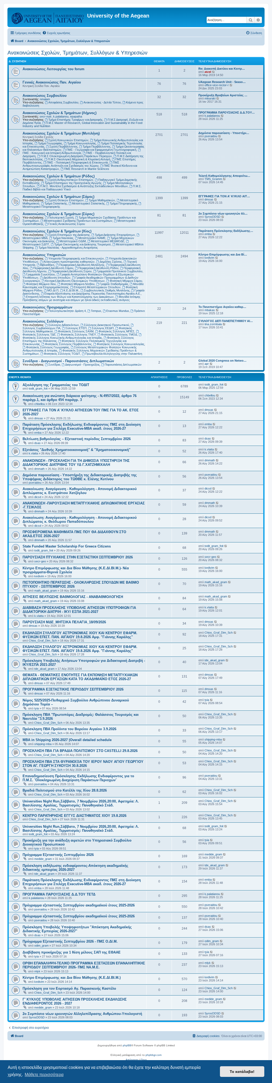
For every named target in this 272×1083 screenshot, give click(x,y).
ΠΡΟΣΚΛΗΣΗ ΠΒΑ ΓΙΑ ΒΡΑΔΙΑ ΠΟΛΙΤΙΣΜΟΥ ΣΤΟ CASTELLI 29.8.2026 (80, 751)
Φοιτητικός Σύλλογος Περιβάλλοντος (68, 344)
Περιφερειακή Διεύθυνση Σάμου (53, 268)
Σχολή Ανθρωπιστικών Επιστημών (70, 179)
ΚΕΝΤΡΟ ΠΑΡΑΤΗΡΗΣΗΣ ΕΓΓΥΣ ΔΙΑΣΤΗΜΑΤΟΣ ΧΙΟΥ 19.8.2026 (74, 816)
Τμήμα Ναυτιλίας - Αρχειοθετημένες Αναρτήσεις (68, 247)
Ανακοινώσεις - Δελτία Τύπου (102, 102)
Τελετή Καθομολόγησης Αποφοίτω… (224, 175)
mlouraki (210, 98)
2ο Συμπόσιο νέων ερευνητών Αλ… (223, 213)
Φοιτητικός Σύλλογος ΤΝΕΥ (78, 334)
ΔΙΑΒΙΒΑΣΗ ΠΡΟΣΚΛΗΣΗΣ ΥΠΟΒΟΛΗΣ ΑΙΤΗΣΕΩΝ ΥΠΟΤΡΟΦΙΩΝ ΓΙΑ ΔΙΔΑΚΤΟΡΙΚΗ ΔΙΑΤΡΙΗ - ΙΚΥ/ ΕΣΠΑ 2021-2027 (79, 610)
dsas (37, 443)
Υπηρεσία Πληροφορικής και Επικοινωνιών (76, 258)
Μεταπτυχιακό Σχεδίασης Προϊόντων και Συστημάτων (78, 220)
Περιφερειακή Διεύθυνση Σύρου (72, 271)
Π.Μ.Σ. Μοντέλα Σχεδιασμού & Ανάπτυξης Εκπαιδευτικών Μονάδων (84, 186)
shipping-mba (43, 744)
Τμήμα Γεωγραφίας (50, 143)
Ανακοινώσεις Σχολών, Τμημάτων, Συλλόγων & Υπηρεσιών (77, 53)
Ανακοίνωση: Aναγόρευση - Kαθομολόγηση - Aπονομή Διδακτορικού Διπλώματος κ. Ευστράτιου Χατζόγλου (80, 491)
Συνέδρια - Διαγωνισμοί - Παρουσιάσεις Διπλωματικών (68, 361)
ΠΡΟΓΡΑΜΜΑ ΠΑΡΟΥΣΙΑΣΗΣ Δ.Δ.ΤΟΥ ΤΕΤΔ (59, 894)
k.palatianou (61, 116)
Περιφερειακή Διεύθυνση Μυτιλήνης (81, 264)
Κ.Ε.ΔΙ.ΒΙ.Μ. (71, 290)
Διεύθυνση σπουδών (56, 277)
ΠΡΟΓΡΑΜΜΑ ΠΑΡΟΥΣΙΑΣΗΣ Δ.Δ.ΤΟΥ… (226, 112)
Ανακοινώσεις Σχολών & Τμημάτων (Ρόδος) (59, 176)
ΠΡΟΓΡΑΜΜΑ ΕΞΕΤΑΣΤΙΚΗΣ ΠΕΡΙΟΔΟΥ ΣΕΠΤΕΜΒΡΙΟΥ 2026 (73, 689)
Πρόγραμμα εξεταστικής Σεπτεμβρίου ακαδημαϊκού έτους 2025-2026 (79, 905)
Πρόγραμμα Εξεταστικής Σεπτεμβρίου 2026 (58, 855)
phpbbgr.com (154, 1054)
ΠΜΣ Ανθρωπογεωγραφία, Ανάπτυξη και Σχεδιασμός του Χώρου (71, 164)
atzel (208, 71)
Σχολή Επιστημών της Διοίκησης (69, 234)
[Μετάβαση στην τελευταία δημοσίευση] (226, 384)
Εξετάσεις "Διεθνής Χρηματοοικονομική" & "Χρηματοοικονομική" (76, 450)
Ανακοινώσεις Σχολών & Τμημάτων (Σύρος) (58, 214)
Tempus (96, 310)
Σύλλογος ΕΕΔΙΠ (103, 328)
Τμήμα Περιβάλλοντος (96, 146)
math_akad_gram (45, 590)
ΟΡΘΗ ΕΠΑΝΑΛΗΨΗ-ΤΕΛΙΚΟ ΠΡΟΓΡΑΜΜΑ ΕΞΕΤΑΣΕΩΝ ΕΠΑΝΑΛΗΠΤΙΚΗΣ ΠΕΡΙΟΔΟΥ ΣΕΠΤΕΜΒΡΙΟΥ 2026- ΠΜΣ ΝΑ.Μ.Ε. (84, 965)
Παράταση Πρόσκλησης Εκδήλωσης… (225, 230)
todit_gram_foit (38, 388)
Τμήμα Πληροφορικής (123, 203)
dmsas (209, 199)
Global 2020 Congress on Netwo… (222, 360)
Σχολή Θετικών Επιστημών (66, 200)
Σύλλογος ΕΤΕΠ (76, 328)
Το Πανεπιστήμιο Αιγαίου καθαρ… (222, 306)
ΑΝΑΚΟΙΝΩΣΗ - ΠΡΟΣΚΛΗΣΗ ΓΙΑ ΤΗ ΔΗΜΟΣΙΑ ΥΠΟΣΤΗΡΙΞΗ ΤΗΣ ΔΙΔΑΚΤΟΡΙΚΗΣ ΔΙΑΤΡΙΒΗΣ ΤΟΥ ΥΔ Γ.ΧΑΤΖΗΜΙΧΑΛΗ (76, 463)
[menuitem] (56, 33)
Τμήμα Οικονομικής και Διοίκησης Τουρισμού (82, 244)
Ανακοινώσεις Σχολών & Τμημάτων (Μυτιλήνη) (61, 133)
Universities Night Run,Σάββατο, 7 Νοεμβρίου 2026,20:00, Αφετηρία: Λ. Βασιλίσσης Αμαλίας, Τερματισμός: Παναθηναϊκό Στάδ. (81, 803)
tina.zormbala (213, 324)
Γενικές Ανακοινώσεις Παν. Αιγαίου (52, 82)
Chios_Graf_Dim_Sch (43, 640)
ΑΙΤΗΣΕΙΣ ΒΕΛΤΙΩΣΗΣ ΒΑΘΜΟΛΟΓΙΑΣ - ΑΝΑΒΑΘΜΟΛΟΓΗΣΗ (73, 597)
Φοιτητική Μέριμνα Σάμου (126, 280)
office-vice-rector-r (217, 85)
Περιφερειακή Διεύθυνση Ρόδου (98, 268)
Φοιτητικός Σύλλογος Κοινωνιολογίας (120, 344)
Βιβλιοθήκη (47, 264)
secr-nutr (46, 116)
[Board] (48, 17)
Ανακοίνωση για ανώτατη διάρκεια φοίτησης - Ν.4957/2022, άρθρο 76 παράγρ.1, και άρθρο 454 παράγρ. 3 (80, 398)
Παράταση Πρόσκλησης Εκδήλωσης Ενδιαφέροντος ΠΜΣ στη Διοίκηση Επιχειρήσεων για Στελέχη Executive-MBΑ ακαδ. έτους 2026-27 (82, 426)
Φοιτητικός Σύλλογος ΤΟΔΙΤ (62, 353)
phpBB (127, 1045)
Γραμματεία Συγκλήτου (40, 274)
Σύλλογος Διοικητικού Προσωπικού (106, 325)
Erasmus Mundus (117, 310)
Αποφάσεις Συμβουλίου (63, 102)
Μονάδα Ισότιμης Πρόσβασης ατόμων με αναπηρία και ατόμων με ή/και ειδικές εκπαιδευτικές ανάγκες (81, 298)
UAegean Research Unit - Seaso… (222, 81)
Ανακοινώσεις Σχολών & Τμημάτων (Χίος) (57, 231)
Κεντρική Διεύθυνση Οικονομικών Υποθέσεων (75, 280)
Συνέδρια (54, 364)
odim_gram (41, 945)
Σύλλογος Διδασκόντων (63, 325)
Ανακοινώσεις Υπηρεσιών (44, 255)
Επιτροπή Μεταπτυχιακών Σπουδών (97, 287)
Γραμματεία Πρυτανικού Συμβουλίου (119, 271)
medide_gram (43, 858)
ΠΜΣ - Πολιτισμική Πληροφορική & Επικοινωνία (77, 162)
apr (207, 363)
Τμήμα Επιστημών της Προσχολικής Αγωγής (73, 183)
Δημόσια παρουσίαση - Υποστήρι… (223, 133)
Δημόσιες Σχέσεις (111, 261)
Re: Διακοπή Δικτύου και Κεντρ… (221, 68)
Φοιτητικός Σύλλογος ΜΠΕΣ (116, 331)
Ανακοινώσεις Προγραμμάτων (47, 307)
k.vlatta (33, 453)
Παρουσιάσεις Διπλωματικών (123, 364)
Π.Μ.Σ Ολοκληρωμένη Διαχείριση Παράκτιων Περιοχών (76, 156)
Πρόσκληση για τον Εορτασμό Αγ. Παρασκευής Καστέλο (69, 988)
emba (208, 234)
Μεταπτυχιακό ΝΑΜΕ (91, 238)
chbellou (39, 403)
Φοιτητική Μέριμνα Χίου (41, 284)
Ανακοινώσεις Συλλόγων (43, 321)
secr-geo (40, 561)
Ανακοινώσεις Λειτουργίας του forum (53, 69)
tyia (36, 708)
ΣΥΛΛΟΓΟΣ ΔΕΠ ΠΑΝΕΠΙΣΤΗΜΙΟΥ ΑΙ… (225, 321)
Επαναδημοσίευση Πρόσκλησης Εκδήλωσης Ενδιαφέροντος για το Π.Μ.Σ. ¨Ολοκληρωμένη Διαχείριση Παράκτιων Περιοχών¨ (78, 778)
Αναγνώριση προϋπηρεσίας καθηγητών (69, 261)
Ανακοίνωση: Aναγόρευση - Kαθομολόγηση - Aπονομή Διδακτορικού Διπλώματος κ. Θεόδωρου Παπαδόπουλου (80, 520)
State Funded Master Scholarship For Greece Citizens (67, 546)
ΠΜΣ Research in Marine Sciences (86, 168)
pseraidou (211, 136)
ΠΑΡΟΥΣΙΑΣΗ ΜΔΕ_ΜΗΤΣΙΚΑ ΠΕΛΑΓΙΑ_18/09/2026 (64, 622)
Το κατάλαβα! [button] (242, 1071)
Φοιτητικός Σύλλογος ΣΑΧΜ (76, 331)
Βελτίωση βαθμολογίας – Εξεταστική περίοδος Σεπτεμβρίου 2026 (77, 439)
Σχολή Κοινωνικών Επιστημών (68, 140)
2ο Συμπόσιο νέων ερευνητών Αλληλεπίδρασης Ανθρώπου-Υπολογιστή (82, 1014)
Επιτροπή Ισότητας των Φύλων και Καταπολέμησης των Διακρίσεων (70, 296)
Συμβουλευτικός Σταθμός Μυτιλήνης (107, 290)
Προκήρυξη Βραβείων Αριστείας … (222, 95)
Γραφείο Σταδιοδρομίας (114, 284)
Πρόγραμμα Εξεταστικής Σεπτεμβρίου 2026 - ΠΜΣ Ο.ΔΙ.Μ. (70, 941)
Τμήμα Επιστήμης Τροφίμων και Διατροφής (75, 119)
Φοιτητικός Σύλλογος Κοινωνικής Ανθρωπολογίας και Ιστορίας (62, 337)
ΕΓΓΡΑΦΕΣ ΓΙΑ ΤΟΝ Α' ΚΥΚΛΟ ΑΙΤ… (224, 196)
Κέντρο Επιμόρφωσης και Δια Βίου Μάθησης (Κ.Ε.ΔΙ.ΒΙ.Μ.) (72, 978)
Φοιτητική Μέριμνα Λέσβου (78, 284)
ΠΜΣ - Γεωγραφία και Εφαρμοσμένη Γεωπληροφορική (101, 149)
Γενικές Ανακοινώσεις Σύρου (66, 223)
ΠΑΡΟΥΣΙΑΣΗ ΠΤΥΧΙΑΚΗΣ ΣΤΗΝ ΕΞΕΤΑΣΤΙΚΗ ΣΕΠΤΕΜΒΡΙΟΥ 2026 (78, 557)
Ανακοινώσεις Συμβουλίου (45, 96)
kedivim (209, 257)
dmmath (39, 468)
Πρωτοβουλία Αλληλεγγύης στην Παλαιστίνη (113, 353)
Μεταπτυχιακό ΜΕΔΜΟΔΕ (107, 241)
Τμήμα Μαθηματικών (102, 200)
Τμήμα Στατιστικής (55, 203)
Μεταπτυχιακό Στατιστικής (88, 203)
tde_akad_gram (44, 668)
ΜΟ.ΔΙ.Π (52, 290)
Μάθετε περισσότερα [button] (44, 1074)
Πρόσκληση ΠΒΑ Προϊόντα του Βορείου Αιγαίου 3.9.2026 (69, 729)
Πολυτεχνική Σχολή (61, 217)
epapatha (76, 116)
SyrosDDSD (212, 216)
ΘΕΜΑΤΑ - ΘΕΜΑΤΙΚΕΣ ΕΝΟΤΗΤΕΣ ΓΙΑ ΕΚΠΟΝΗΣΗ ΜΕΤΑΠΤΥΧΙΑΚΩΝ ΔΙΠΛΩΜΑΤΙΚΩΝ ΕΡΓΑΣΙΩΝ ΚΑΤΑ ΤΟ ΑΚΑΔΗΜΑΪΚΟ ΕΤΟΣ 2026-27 (80, 677)
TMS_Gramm (213, 179)
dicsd (37, 497)
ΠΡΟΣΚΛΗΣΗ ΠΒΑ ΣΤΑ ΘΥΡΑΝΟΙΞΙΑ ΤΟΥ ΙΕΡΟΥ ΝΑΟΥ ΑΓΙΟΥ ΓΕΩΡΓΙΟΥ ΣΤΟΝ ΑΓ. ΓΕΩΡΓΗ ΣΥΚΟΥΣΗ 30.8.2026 (83, 764)
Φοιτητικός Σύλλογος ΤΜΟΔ (119, 334)
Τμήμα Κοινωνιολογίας (81, 143)
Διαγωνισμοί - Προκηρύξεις (82, 364)
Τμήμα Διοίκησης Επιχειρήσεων (115, 234)
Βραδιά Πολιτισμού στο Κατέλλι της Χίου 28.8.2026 (65, 790)
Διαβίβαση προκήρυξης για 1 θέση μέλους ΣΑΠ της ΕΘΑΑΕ (72, 952)
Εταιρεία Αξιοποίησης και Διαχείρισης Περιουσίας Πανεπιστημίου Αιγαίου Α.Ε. (92, 293)
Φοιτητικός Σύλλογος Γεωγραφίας (47, 347)
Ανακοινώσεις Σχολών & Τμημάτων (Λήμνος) (59, 113)
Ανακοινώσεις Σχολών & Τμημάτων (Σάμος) (58, 197)
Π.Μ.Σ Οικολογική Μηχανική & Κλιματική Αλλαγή (79, 159)
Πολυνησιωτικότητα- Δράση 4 (67, 310)
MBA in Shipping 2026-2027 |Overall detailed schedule (67, 740)
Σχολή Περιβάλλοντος (63, 146)
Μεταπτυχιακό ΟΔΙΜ (73, 241)
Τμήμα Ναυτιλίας (63, 238)
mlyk (37, 971)
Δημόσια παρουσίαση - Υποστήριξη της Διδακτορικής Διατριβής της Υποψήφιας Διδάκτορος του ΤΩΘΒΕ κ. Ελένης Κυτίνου (80, 477)
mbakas (210, 310)
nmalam (45, 99)
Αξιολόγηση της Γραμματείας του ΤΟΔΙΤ (56, 385)
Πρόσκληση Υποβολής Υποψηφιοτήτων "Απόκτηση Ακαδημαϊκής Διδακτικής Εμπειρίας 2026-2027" (77, 929)
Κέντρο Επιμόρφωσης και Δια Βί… (222, 254)
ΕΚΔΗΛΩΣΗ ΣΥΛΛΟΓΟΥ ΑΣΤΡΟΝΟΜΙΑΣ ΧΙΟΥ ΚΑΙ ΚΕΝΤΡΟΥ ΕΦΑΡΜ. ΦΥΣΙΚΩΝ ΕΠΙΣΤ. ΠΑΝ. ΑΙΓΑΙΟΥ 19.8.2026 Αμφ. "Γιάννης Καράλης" (80, 635)
